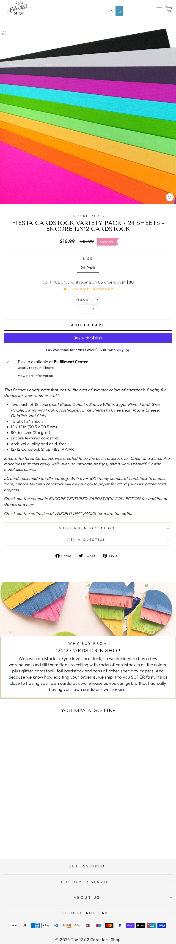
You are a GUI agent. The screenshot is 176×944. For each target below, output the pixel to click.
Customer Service (87, 882)
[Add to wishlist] (4, 32)
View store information (35, 376)
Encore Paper (87, 216)
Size (88, 259)
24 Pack (88, 267)
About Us (87, 897)
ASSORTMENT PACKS (75, 513)
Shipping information (87, 528)
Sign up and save (87, 913)
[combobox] (88, 11)
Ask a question (87, 540)
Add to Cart (49, 837)
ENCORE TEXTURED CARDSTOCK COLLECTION (94, 498)
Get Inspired (87, 866)
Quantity (88, 300)
